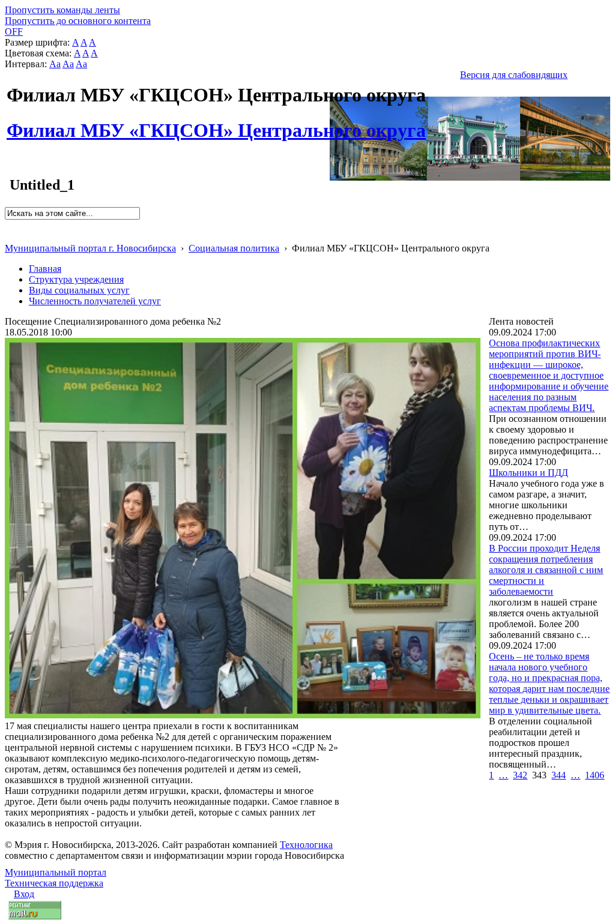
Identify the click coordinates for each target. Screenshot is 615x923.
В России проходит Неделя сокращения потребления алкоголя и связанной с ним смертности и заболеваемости (546, 570)
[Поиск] (9, 225)
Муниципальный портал (55, 872)
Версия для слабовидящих (514, 75)
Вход (24, 894)
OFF (14, 31)
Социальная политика (234, 248)
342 (520, 775)
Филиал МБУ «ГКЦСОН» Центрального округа (216, 123)
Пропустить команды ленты (62, 10)
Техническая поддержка (54, 883)
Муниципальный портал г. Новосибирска (90, 248)
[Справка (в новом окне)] (10, 235)
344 (558, 775)
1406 (594, 775)
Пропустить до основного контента (78, 21)
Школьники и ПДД (528, 473)
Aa (55, 64)
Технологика (306, 845)
